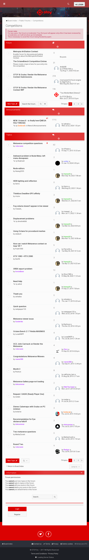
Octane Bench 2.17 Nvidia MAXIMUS (29, 331)
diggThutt (65, 82)
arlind (20, 284)
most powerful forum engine (70, 80)
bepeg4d (67, 174)
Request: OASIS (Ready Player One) (28, 394)
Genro (17, 184)
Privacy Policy (53, 554)
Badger (66, 450)
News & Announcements (37, 126)
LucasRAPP (19, 334)
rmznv (17, 196)
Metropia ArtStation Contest (25, 51)
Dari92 (17, 259)
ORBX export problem (22, 269)
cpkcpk (66, 124)
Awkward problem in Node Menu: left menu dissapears (29, 157)
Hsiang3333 (19, 171)
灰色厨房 (63, 67)
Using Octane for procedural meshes (29, 231)
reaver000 (19, 359)
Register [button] (17, 514)
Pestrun (18, 372)
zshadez (18, 297)
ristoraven (19, 146)
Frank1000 (19, 249)
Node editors (19, 168)
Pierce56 (67, 249)
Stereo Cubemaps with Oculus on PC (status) (29, 407)
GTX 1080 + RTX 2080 (23, 256)
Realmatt (21, 161)
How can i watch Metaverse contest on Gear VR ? (30, 244)
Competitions (14, 25)
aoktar (66, 161)
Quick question (19, 306)
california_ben (69, 374)
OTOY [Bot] (66, 97)
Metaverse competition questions (28, 143)
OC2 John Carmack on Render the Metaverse (28, 345)
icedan (17, 397)
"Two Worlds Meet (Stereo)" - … (70, 94)
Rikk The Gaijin (69, 387)
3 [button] (78, 104)
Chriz (66, 349)
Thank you (17, 294)
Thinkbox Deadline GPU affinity (26, 193)
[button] (81, 104)
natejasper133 (20, 309)
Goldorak (21, 126)
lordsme (18, 412)
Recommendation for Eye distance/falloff (24, 420)
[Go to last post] (70, 124)
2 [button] (74, 104)
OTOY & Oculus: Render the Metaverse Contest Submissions (30, 75)
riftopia (66, 149)
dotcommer (19, 384)
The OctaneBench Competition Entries (30, 61)
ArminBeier (19, 271)
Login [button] (17, 509)
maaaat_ (18, 209)
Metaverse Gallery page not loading (28, 381)
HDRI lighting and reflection (25, 181)
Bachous (67, 324)
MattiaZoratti (20, 434)
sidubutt (18, 234)
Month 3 (16, 369)
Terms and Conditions (39, 554)
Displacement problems (23, 218)
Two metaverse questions (24, 432)
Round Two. (18, 444)
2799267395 (66, 69)
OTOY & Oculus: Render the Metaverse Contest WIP (30, 88)
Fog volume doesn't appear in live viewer (30, 206)
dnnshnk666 (22, 221)
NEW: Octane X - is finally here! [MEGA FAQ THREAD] (29, 121)
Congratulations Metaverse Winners (28, 356)
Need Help (17, 281)
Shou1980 (67, 274)
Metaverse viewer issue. (23, 319)
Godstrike (19, 322)
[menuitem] (68, 4)
